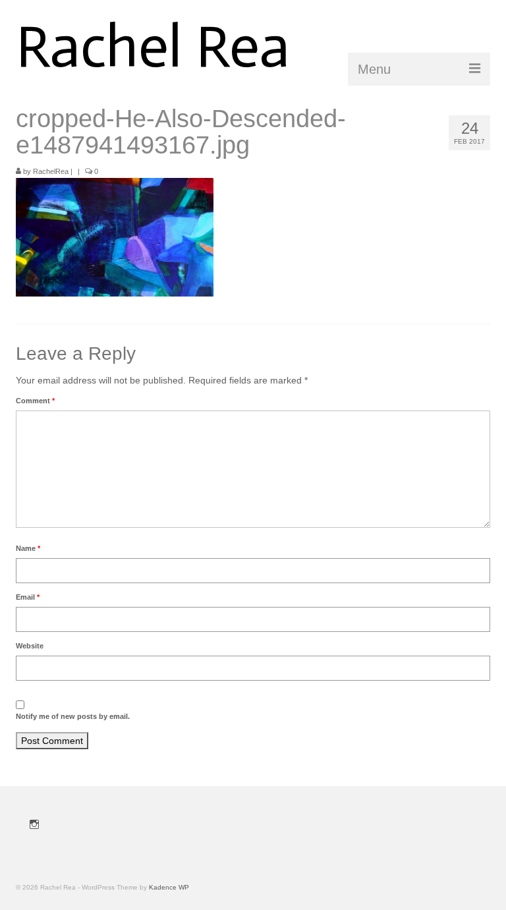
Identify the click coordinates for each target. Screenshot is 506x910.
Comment (35, 401)
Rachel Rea (153, 46)
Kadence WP (169, 887)
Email (28, 597)
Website (29, 646)
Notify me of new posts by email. (73, 716)
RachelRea (51, 171)
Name (28, 548)
